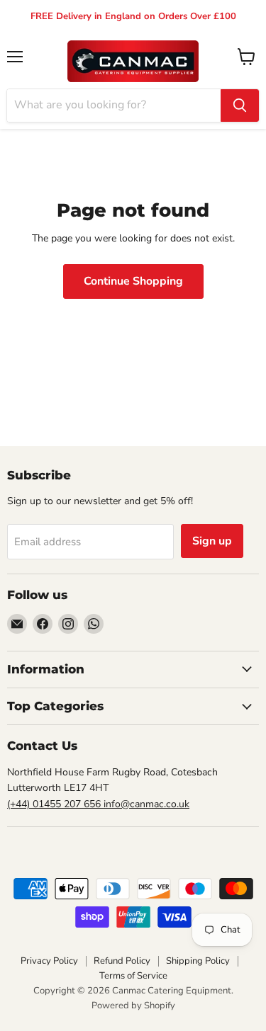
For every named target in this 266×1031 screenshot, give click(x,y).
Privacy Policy (49, 961)
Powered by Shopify (133, 1005)
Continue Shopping (133, 281)
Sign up (212, 541)
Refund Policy (122, 961)
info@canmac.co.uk (146, 804)
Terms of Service (133, 975)
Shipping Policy (198, 961)
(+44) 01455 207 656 (55, 804)
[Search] (240, 105)
